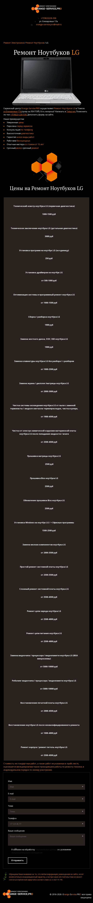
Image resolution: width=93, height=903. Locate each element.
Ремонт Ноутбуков (35, 42)
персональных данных (46, 849)
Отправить (17, 860)
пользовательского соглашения (26, 852)
